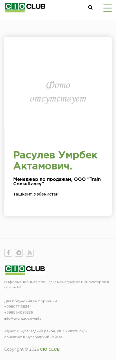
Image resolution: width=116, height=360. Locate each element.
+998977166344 (18, 306)
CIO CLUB (50, 349)
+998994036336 (18, 312)
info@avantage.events (22, 318)
